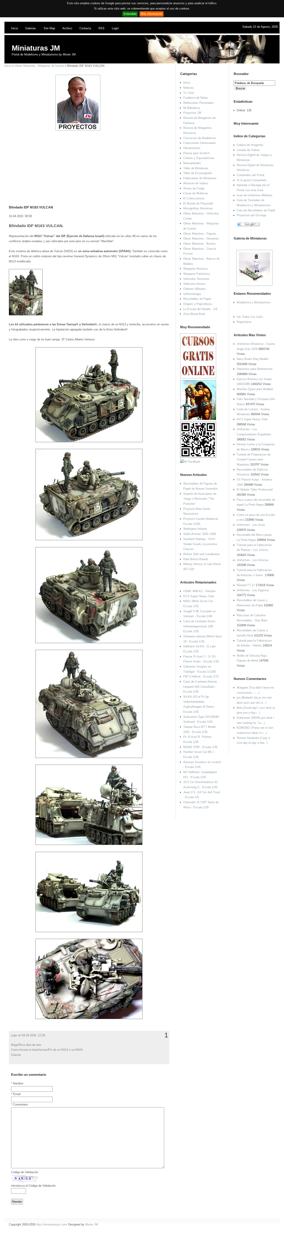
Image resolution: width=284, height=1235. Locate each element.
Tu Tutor (188, 92)
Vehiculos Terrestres (196, 279)
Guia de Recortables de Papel (256, 210)
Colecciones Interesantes (199, 143)
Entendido (130, 14)
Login (115, 28)
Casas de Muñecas (195, 193)
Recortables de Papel (197, 298)
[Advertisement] (87, 162)
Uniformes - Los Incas (251, 524)
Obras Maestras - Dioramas (201, 238)
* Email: (16, 1094)
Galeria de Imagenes (250, 145)
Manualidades (192, 163)
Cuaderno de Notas (195, 97)
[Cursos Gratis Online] (198, 377)
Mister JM (91, 1224)
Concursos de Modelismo (199, 138)
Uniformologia (192, 294)
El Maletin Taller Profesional (255, 489)
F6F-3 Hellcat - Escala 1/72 (201, 676)
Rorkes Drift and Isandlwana (201, 554)
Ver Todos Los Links (250, 316)
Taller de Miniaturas (195, 168)
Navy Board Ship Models (253, 359)
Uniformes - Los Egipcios (253, 590)
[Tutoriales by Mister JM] (198, 419)
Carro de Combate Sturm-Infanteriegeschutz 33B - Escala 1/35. (199, 626)
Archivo (67, 28)
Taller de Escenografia (197, 173)
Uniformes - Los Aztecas (252, 560)
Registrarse (244, 322)
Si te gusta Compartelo (251, 180)
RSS (102, 28)
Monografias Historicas (198, 208)
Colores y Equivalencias (198, 158)
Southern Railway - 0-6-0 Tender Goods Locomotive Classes (200, 544)
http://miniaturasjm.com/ (51, 1224)
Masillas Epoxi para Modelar (255, 389)
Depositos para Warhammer (254, 369)
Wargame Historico (195, 268)
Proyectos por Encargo (251, 215)
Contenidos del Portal (250, 175)
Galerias (30, 28)
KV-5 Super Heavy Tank (252, 419)
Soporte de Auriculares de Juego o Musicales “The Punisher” (199, 498)
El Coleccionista (193, 198)
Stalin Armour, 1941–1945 (199, 534)
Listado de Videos (248, 150)
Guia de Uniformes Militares (254, 195)
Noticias (188, 87)
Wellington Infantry (195, 528)
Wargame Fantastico (196, 273)
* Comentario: (20, 1104)
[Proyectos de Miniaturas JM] (77, 129)
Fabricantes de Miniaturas (200, 178)
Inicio (14, 28)
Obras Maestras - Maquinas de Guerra (39, 65)
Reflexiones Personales (198, 102)
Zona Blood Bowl (194, 314)
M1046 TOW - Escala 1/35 (200, 747)
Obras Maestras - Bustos (199, 243)
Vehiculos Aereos (194, 283)
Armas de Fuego (194, 188)
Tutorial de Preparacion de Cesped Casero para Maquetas (253, 459)
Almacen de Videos (195, 183)
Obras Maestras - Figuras (199, 233)
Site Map (49, 28)
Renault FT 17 (246, 585)
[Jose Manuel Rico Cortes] (190, 461)
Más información (151, 14)
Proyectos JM (192, 112)
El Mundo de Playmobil (198, 203)
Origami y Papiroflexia (197, 304)
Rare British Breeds (195, 559)
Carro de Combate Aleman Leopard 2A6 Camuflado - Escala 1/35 (200, 686)
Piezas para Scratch (196, 153)
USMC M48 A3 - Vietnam (199, 591)
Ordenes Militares (194, 289)
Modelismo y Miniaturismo (253, 302)
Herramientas (191, 148)
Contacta (85, 28)
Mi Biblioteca (191, 108)
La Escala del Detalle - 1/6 (200, 309)
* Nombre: (17, 1083)
